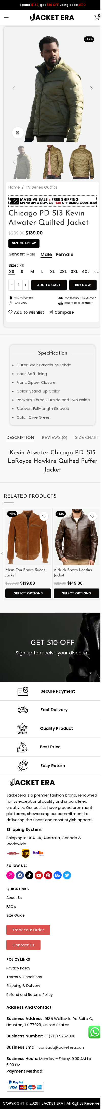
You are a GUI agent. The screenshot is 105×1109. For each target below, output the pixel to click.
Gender (16, 254)
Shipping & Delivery (23, 985)
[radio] (46, 254)
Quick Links (17, 888)
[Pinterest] (48, 875)
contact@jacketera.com (61, 1047)
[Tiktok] (29, 875)
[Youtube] (39, 875)
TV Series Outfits (41, 187)
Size (12, 265)
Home (14, 187)
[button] (13, 88)
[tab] (20, 438)
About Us (14, 897)
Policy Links (18, 959)
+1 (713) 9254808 (59, 1036)
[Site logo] (52, 17)
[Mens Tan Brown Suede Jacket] (28, 537)
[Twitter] (67, 875)
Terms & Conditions (24, 976)
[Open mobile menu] (6, 17)
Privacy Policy (18, 968)
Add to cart (49, 284)
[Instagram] (10, 875)
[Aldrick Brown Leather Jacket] (76, 537)
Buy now (83, 284)
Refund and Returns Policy (29, 994)
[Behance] (58, 875)
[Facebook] (20, 875)
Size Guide (15, 915)
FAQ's (11, 906)
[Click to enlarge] (18, 133)
